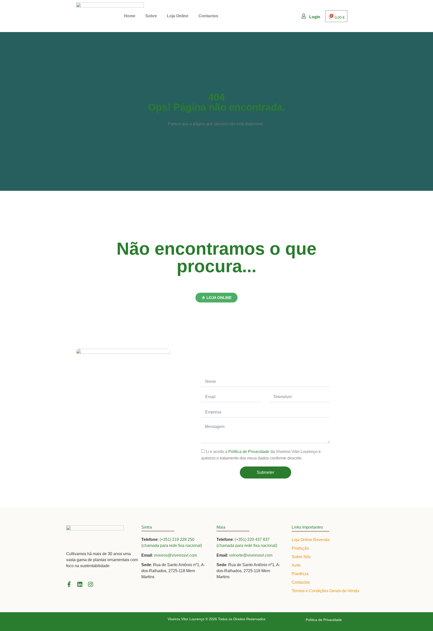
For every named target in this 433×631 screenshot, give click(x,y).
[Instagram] (90, 584)
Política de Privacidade (248, 451)
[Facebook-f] (69, 584)
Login (314, 17)
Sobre (151, 16)
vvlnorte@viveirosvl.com (250, 555)
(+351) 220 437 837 (252, 539)
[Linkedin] (80, 584)
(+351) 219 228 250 (177, 539)
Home (129, 16)
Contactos (208, 16)
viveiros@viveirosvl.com (175, 555)
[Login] (303, 16)
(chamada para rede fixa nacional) (171, 545)
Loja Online (177, 16)
